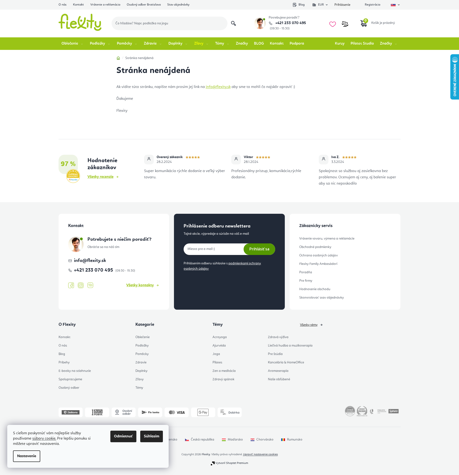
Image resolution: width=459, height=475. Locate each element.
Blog (302, 4)
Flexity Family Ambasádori (318, 264)
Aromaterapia (278, 371)
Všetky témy (309, 325)
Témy (139, 387)
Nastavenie (26, 456)
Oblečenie (142, 337)
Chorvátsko (264, 439)
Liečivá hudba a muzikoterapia (290, 345)
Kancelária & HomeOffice (286, 362)
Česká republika (202, 439)
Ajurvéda (219, 345)
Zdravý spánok (223, 379)
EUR (321, 4)
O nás (63, 4)
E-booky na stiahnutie (75, 371)
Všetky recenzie (100, 177)
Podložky (142, 345)
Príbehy (64, 362)
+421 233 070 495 (290, 23)
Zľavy (139, 379)
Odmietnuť (123, 436)
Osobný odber (69, 387)
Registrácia (372, 4)
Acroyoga (220, 337)
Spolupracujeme (70, 379)
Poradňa (305, 272)
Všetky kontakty (140, 285)
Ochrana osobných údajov (318, 255)
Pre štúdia (275, 354)
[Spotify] (90, 285)
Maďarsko (235, 439)
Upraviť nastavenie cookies (260, 454)
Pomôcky (142, 354)
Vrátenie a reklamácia (105, 4)
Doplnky (141, 371)
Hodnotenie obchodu (314, 289)
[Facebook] (71, 285)
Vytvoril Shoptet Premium (231, 463)
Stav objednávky (178, 4)
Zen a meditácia (224, 371)
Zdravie (140, 362)
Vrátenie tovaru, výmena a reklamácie (326, 238)
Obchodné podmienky (315, 247)
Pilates (217, 362)
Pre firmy (305, 280)
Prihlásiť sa (259, 249)
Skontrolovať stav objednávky (321, 297)
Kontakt (78, 4)
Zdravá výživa (278, 337)
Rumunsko (294, 439)
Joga (216, 354)
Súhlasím (151, 436)
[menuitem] (73, 43)
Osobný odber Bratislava (144, 4)
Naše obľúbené (279, 379)
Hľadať (233, 23)
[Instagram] (81, 285)
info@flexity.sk (218, 87)
